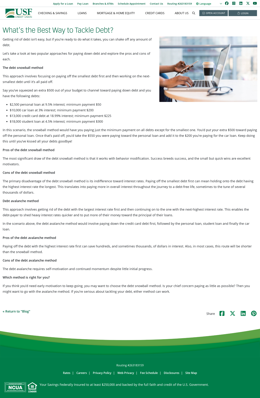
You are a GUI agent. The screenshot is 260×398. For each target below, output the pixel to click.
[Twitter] (248, 3)
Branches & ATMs (103, 3)
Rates (66, 373)
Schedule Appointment (132, 3)
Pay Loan (82, 3)
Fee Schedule (149, 373)
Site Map (191, 373)
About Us (182, 13)
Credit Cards (154, 13)
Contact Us (156, 3)
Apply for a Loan (63, 3)
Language (205, 3)
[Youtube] (255, 3)
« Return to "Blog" (16, 311)
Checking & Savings (52, 13)
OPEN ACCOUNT (215, 13)
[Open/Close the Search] (193, 13)
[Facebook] (227, 3)
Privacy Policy (102, 373)
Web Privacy (125, 373)
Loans (82, 13)
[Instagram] (234, 3)
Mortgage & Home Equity (116, 13)
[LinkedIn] (241, 3)
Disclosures (171, 373)
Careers (81, 373)
